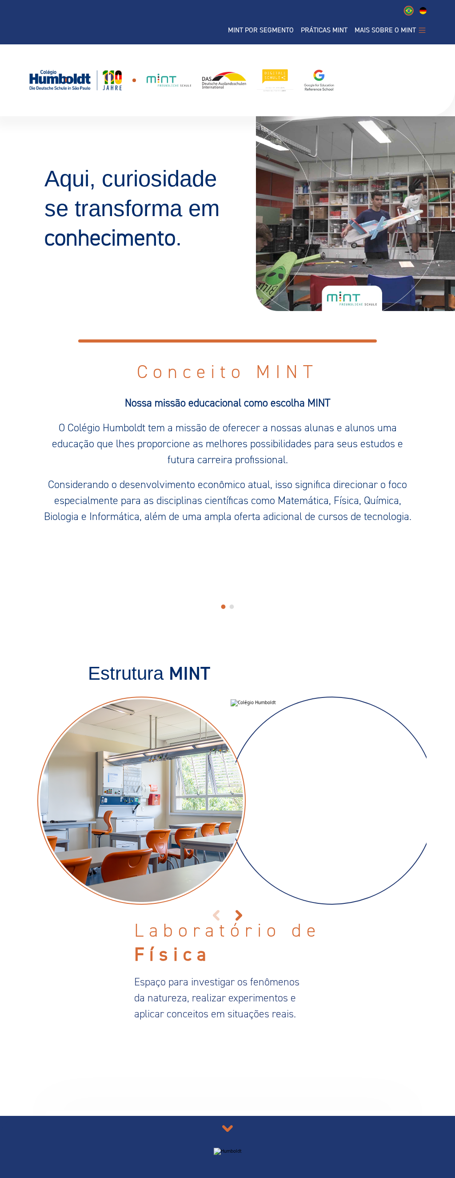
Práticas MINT (324, 30)
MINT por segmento (261, 30)
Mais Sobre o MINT (385, 30)
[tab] (223, 606)
